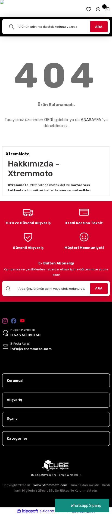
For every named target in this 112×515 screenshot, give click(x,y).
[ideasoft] (27, 511)
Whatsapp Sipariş (86, 505)
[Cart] (107, 9)
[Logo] (15, 365)
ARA (98, 26)
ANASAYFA (91, 119)
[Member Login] (98, 9)
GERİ (48, 119)
